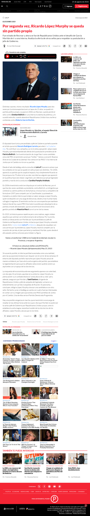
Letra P (7, 17)
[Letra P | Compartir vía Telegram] (80, 45)
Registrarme (82, 6)
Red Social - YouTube (54, 486)
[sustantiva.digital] (30, 509)
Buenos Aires (25, 491)
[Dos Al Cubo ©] (9, 509)
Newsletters (82, 11)
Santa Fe (38, 491)
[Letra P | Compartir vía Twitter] (69, 45)
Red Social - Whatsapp (59, 486)
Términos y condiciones (65, 513)
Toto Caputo (38, 1)
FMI (30, 1)
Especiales (23, 11)
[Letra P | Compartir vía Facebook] (75, 45)
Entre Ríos (45, 491)
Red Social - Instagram (49, 486)
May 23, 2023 (46, 248)
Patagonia (72, 491)
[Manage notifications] (85, 505)
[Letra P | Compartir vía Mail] (85, 45)
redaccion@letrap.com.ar (79, 512)
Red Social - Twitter (39, 486)
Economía (15, 491)
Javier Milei (17, 1)
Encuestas (63, 11)
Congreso (81, 491)
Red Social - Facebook (44, 486)
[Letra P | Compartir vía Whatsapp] (64, 45)
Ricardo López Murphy (38, 106)
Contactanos (32, 486)
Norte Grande (63, 491)
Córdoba (54, 491)
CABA (32, 491)
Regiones (6, 11)
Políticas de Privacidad (79, 513)
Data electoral (40, 10)
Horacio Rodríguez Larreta (27, 146)
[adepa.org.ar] (22, 509)
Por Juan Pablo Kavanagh (13, 46)
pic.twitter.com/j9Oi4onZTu (37, 246)
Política (8, 491)
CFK (25, 1)
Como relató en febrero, (24, 225)
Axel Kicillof (48, 1)
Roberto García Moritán (25, 120)
